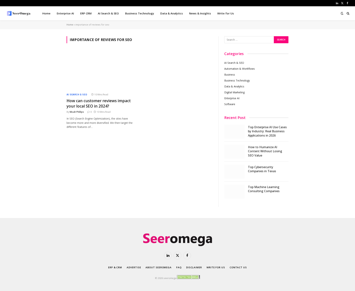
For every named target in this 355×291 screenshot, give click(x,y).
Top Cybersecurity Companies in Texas (262, 169)
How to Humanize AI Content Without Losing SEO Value (265, 151)
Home (46, 13)
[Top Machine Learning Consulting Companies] (234, 192)
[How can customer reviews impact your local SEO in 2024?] (101, 70)
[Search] (347, 13)
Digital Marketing (234, 92)
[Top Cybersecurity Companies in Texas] (234, 172)
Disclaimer (194, 267)
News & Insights (200, 13)
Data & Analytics (171, 13)
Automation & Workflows (239, 68)
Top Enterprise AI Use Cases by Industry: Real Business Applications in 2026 (267, 131)
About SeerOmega (159, 267)
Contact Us (238, 267)
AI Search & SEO (108, 13)
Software (229, 104)
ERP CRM (86, 13)
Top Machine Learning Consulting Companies (264, 189)
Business (229, 74)
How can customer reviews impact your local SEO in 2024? (99, 103)
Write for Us (225, 13)
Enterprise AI (65, 13)
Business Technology (139, 13)
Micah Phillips (77, 111)
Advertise (134, 267)
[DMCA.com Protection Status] (188, 278)
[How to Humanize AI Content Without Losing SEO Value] (234, 152)
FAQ (179, 267)
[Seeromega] (19, 13)
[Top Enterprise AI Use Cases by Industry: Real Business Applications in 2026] (234, 132)
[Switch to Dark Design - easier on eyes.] (342, 13)
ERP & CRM (115, 267)
